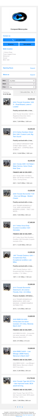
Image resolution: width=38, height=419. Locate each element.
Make (4, 80)
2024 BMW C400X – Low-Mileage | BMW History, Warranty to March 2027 (22, 353)
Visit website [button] (27, 44)
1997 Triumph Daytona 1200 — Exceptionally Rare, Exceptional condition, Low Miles (24, 258)
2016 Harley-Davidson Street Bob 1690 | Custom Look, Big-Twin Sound (23, 134)
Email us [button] (10, 44)
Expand (32, 68)
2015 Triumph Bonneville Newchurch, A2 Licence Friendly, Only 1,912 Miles (22, 289)
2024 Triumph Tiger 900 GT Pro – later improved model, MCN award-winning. (24, 383)
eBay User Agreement (28, 415)
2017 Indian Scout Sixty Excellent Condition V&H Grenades (21, 227)
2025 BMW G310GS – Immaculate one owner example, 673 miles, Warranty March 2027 (23, 322)
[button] (19, 40)
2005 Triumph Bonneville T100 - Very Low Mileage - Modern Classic (23, 196)
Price (4, 87)
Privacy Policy (19, 416)
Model (4, 84)
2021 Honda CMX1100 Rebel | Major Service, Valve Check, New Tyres (23, 166)
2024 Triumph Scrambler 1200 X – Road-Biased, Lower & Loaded (23, 104)
